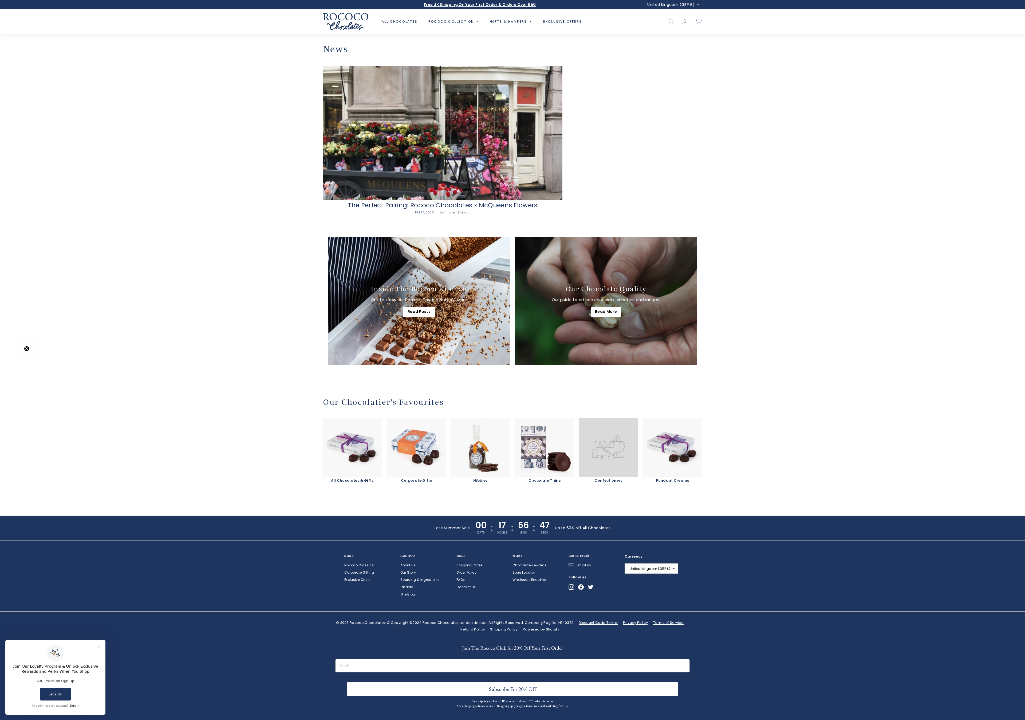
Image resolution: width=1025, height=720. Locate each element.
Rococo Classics (359, 565)
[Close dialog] (565, 607)
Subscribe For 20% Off (532, 701)
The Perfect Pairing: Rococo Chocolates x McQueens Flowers (443, 205)
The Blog (407, 594)
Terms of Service (668, 622)
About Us (408, 565)
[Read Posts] (419, 301)
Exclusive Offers (562, 21)
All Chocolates (400, 21)
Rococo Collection (451, 21)
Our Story (408, 572)
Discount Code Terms (598, 622)
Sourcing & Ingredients (420, 579)
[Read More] (606, 301)
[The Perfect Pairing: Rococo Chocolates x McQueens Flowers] (442, 133)
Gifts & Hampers (509, 21)
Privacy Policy (635, 622)
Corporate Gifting (359, 572)
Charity (406, 587)
